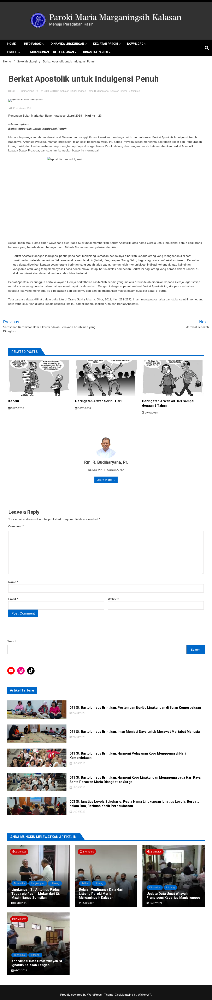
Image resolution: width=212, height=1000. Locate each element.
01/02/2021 (20, 970)
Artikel (85, 883)
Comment (16, 526)
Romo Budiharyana (98, 91)
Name (13, 582)
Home (11, 43)
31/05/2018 (17, 408)
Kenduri (14, 401)
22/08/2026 (78, 713)
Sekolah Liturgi (68, 91)
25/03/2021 (88, 903)
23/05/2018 (50, 91)
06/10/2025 (20, 903)
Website (113, 599)
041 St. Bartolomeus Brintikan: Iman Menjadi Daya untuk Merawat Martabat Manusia (135, 732)
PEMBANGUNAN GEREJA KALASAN (50, 52)
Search (12, 641)
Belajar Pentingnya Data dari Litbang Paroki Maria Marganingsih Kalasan (101, 893)
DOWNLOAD (135, 43)
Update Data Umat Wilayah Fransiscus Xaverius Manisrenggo (173, 896)
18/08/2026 (78, 763)
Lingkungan (38, 883)
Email (13, 599)
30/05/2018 (84, 408)
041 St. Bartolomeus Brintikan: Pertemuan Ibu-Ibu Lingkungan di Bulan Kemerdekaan (135, 708)
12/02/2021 (155, 903)
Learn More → (106, 479)
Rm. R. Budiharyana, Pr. (25, 91)
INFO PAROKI (33, 43)
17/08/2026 (78, 787)
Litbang (55, 883)
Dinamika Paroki (95, 52)
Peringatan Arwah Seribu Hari (98, 401)
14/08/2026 (78, 811)
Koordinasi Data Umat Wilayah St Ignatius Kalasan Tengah (36, 963)
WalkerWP (144, 994)
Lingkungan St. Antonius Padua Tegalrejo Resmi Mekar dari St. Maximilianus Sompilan (35, 893)
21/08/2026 (78, 737)
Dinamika (19, 883)
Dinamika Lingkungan (67, 43)
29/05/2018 (151, 412)
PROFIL (12, 52)
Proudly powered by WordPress (81, 994)
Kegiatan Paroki (105, 43)
